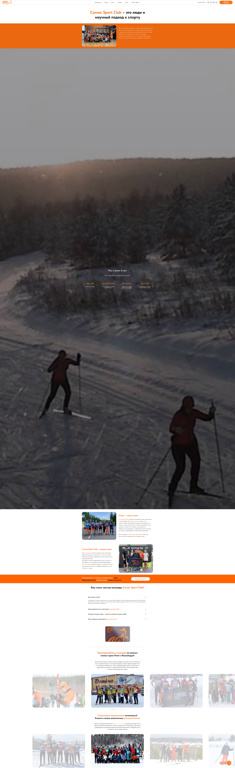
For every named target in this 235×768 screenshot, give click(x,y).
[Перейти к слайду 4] (115, 709)
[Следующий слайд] (113, 36)
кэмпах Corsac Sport (118, 723)
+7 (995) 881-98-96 (201, 2)
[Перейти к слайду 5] (116, 709)
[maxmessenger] (211, 2)
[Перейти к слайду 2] (98, 44)
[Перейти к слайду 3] (99, 44)
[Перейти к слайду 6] (117, 709)
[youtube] (216, 2)
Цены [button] (112, 2)
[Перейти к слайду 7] (118, 709)
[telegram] (208, 2)
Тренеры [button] (120, 2)
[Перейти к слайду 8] (119, 709)
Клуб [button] (126, 2)
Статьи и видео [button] (135, 2)
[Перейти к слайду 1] (97, 44)
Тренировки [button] (98, 2)
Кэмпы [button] (106, 2)
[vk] (214, 2)
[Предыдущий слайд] (84, 36)
